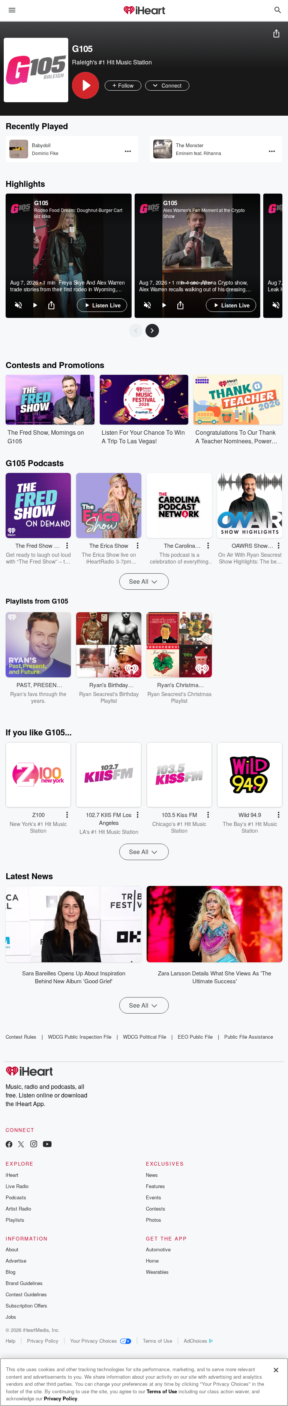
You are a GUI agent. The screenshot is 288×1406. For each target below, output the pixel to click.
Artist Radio (18, 1208)
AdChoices (195, 1340)
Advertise (16, 1260)
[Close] (276, 1370)
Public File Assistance (248, 1036)
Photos (153, 1219)
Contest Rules (21, 1036)
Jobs (11, 1316)
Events (153, 1197)
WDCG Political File (144, 1036)
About (12, 1249)
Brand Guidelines (24, 1283)
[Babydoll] (18, 149)
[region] (69, 256)
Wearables (157, 1271)
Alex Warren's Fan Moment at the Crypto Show (204, 213)
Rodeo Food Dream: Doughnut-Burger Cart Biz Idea (78, 213)
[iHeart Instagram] (33, 1145)
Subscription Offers (26, 1305)
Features (155, 1186)
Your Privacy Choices (93, 1340)
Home (152, 1260)
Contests (155, 1208)
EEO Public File (195, 1036)
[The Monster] (162, 149)
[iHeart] (144, 10)
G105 (41, 202)
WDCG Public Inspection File (79, 1036)
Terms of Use (157, 1340)
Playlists (15, 1219)
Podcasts (16, 1197)
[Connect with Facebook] (9, 1145)
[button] (85, 85)
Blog (10, 1271)
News (152, 1174)
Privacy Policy (42, 1340)
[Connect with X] (21, 1145)
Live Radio (17, 1186)
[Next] (152, 330)
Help (10, 1340)
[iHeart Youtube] (47, 1145)
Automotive (158, 1249)
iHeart (12, 1174)
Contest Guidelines (26, 1294)
